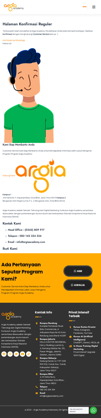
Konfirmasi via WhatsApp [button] (14, 40)
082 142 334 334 (47, 390)
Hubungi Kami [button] (9, 175)
